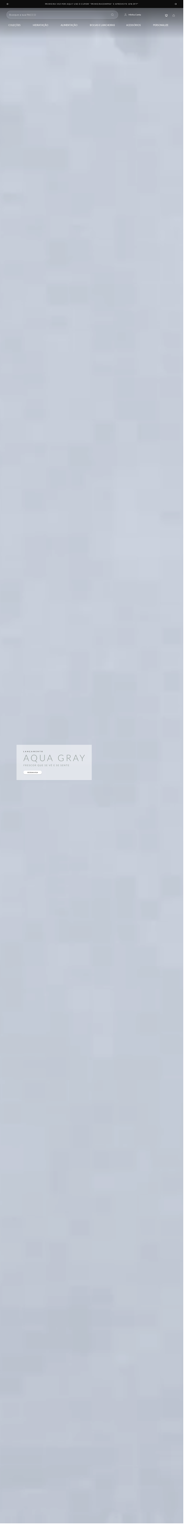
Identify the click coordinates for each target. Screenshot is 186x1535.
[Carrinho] (174, 15)
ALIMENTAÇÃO (69, 25)
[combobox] (58, 14)
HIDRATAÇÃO (40, 25)
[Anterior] (8, 4)
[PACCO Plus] (166, 15)
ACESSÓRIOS (133, 25)
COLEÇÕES (14, 25)
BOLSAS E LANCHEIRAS (102, 25)
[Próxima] (176, 4)
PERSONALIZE (160, 25)
